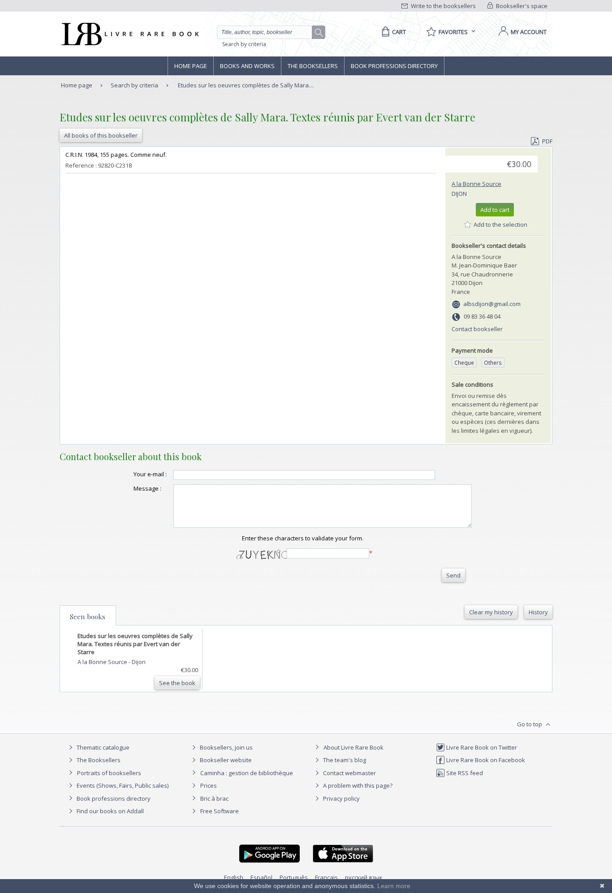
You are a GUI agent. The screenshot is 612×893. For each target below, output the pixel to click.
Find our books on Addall (109, 811)
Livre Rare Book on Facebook (485, 760)
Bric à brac (214, 798)
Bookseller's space (521, 6)
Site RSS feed (464, 773)
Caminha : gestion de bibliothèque (246, 773)
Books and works (247, 66)
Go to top (530, 724)
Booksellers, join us (225, 747)
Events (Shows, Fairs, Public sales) (121, 785)
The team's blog (344, 760)
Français (326, 877)
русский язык (364, 877)
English (233, 877)
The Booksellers (313, 66)
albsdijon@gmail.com (492, 304)
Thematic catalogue (102, 747)
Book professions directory (394, 66)
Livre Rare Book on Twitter (481, 747)
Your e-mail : (150, 474)
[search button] (319, 32)
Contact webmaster (349, 773)
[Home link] (129, 34)
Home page (190, 66)
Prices (208, 785)
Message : (147, 488)
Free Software (219, 811)
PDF (547, 141)
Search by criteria (244, 44)
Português (294, 877)
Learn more (393, 885)
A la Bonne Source (476, 184)
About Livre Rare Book (353, 747)
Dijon (459, 194)
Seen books (87, 616)
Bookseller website (225, 760)
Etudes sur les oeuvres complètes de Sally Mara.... (246, 85)
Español (261, 877)
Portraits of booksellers (109, 773)
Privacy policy (341, 798)
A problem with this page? (357, 785)
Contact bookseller (477, 329)
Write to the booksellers (442, 6)
